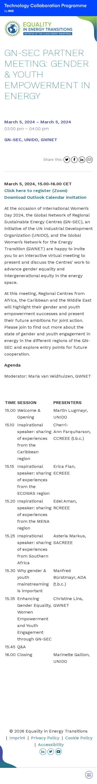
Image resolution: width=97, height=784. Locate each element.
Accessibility (51, 744)
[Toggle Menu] (89, 774)
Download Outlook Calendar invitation (45, 197)
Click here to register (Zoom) (35, 190)
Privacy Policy (45, 737)
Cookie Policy (78, 737)
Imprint (17, 737)
